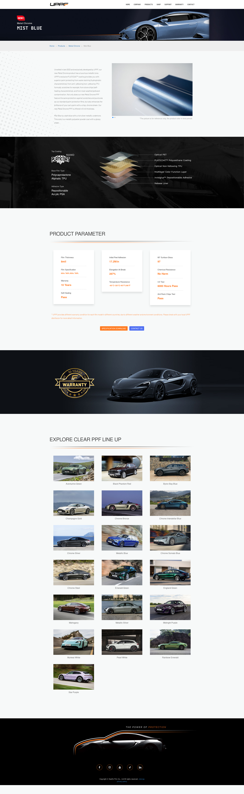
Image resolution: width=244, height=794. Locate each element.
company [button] (137, 4)
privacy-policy (122, 781)
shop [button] (159, 4)
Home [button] (128, 4)
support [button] (168, 4)
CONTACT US (136, 328)
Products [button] (149, 4)
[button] (112, 117)
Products (61, 46)
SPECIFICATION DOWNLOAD (114, 328)
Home (52, 46)
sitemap (141, 779)
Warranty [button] (179, 4)
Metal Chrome (74, 46)
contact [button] (190, 4)
